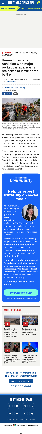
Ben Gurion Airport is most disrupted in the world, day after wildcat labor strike (30, 331)
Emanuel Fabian (10, 88)
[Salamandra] (33, 425)
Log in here (27, 386)
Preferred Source (12, 81)
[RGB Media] (16, 425)
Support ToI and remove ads (31, 8)
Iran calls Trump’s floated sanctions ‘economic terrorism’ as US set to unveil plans (12, 359)
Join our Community (8, 8)
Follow (21, 88)
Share (8, 94)
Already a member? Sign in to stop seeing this (21, 298)
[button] (38, 2)
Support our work (21, 292)
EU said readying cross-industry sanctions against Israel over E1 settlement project (10, 332)
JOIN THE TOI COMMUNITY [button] (21, 381)
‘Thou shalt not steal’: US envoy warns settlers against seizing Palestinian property (30, 359)
